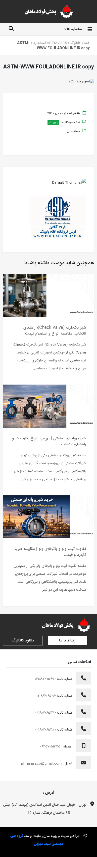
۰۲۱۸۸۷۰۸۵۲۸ (45, 730)
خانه (87, 43)
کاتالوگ (75, 43)
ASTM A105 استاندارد (50, 43)
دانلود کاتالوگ (23, 640)
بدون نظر (53, 122)
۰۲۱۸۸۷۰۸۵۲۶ (46, 696)
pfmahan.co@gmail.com (41, 764)
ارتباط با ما (67, 640)
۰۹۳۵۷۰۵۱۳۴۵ (50, 747)
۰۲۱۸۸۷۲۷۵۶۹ (45, 679)
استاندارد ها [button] (75, 29)
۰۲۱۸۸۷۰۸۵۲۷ (45, 713)
